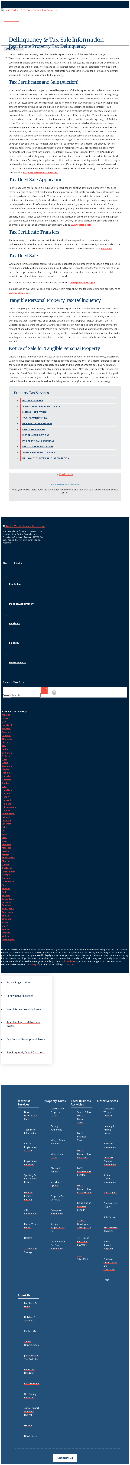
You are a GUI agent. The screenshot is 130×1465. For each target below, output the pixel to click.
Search (7, 695)
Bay (4, 721)
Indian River (8, 813)
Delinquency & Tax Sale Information (45, 458)
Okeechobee (8, 871)
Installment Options (35, 435)
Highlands (7, 803)
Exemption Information (37, 446)
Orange (6, 874)
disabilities (69, 961)
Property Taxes (32, 400)
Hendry (6, 796)
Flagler (6, 769)
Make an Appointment (21, 603)
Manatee (7, 847)
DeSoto (6, 756)
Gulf (4, 786)
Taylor (5, 922)
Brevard (6, 728)
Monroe (6, 861)
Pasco (5, 885)
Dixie (4, 759)
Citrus (5, 742)
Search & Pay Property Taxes (41, 406)
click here (106, 248)
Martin (6, 854)
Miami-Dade (8, 857)
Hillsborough (9, 807)
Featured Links (17, 662)
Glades (5, 783)
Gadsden (7, 776)
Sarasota (7, 902)
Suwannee (7, 918)
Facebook (14, 623)
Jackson (6, 816)
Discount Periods (33, 429)
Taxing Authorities (34, 418)
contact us (69, 964)
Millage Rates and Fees (37, 423)
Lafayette (7, 823)
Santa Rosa (8, 898)
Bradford (7, 725)
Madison (6, 844)
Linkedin (14, 642)
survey (33, 964)
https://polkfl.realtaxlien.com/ (40, 172)
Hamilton (7, 790)
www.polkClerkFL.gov (82, 282)
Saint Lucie (8, 912)
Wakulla (6, 932)
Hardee (6, 793)
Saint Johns (8, 908)
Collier (5, 749)
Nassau (6, 864)
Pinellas (6, 888)
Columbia (7, 752)
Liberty (6, 841)
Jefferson (6, 820)
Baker (5, 718)
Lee (4, 830)
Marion (5, 851)
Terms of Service (22, 537)
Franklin (6, 772)
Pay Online (15, 584)
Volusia (6, 929)
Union (5, 925)
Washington (8, 939)
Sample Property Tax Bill (38, 452)
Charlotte (7, 739)
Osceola (6, 878)
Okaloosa (7, 867)
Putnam (6, 895)
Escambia (7, 765)
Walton (6, 936)
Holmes (6, 809)
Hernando (7, 800)
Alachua (6, 714)
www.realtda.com (81, 224)
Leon (4, 834)
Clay (4, 745)
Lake (4, 827)
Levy (4, 837)
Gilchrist (6, 779)
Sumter (6, 915)
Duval (5, 762)
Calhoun (6, 735)
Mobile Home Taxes (34, 412)
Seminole (7, 905)
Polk (4, 891)
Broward (7, 732)
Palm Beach (8, 881)
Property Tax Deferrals (38, 441)
